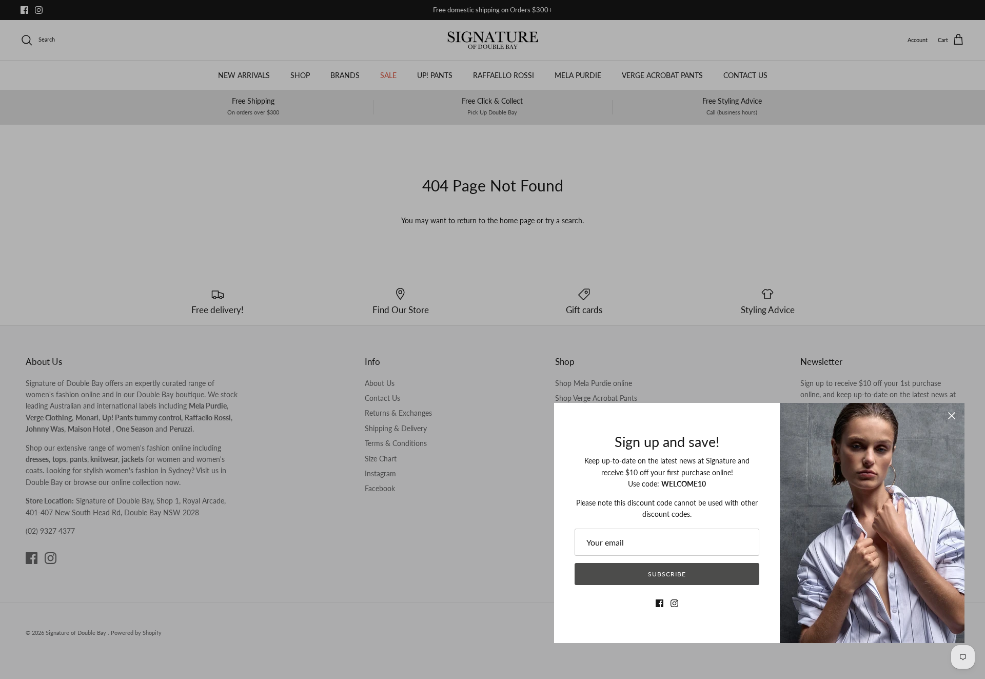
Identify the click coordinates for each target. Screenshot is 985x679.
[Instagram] (674, 603)
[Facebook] (659, 603)
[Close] (951, 415)
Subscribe (667, 574)
